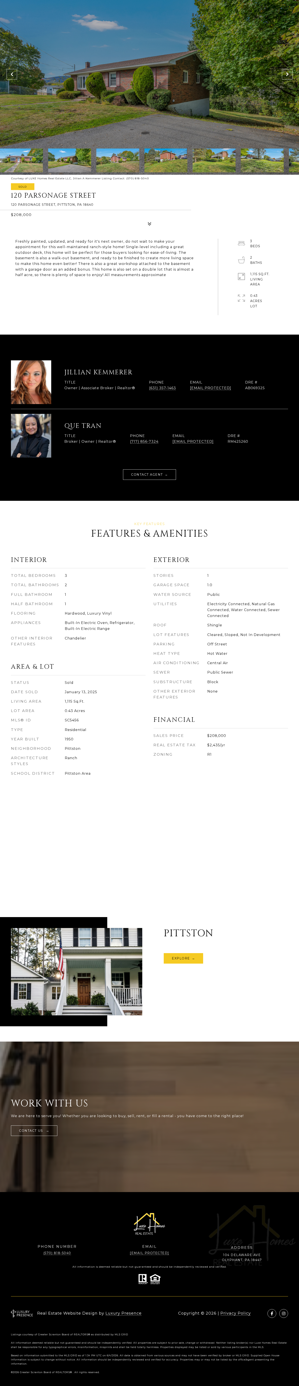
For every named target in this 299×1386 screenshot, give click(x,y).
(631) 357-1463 (162, 388)
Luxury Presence (124, 1313)
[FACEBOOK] (271, 1313)
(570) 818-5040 (57, 1253)
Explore (181, 958)
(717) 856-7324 (144, 441)
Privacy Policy (235, 1313)
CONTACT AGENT (147, 475)
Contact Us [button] (31, 1131)
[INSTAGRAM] (283, 1313)
